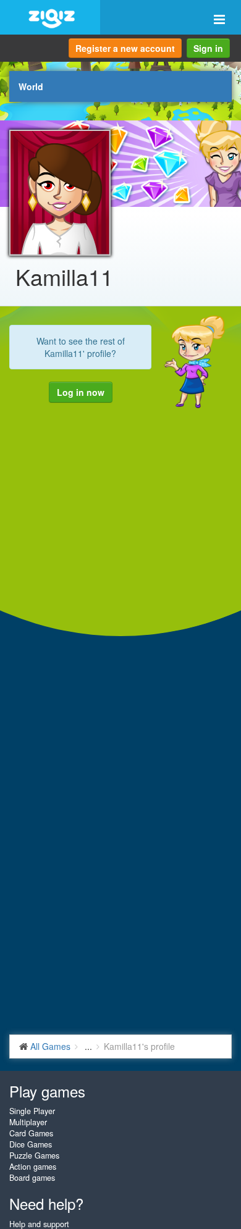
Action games (32, 1166)
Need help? (46, 1203)
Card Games (31, 1133)
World (31, 86)
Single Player (32, 1111)
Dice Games (30, 1144)
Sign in (208, 48)
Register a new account (125, 48)
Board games (32, 1177)
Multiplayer (28, 1122)
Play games (47, 1091)
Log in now (80, 392)
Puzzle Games (34, 1155)
